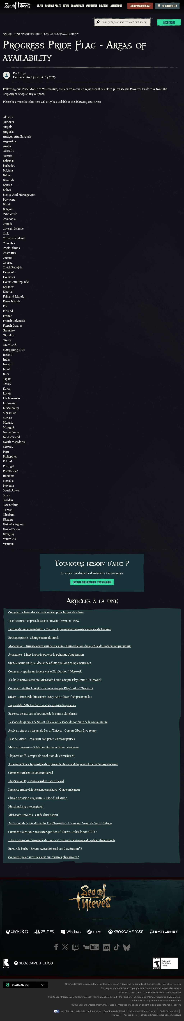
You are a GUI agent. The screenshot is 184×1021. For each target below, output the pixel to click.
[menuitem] (39, 6)
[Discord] (107, 947)
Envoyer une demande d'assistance (92, 582)
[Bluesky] (127, 947)
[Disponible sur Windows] (71, 932)
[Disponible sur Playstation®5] (44, 932)
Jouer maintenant (140, 6)
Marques (116, 1014)
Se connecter (169, 6)
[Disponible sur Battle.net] (163, 932)
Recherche (169, 22)
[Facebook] (56, 946)
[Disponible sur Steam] (94, 932)
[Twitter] (65, 947)
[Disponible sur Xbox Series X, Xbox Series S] (17, 932)
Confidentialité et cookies (143, 1011)
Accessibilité (130, 1014)
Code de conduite (169, 1011)
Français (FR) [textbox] (20, 984)
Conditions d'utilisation (115, 1011)
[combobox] (122, 22)
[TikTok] (116, 947)
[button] (25, 984)
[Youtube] (91, 947)
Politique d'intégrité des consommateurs (160, 1014)
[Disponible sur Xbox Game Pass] (126, 932)
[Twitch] (76, 947)
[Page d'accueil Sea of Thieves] (18, 5)
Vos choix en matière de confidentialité (81, 1011)
